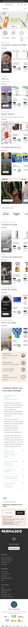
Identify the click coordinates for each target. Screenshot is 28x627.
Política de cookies (5, 562)
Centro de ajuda (13, 548)
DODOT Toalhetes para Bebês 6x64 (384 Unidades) (17, 166)
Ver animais (5, 281)
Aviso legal (4, 564)
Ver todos (4, 48)
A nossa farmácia (5, 573)
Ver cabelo (5, 314)
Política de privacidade (7, 559)
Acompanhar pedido (6, 589)
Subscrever (20, 513)
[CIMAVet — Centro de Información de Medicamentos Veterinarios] (20, 616)
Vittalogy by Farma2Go (7, 596)
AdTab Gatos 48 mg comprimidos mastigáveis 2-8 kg (17, 275)
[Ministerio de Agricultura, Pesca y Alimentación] (14, 620)
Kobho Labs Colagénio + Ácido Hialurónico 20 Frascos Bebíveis (17, 135)
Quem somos (4, 571)
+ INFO (13, 26)
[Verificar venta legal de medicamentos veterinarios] (7, 620)
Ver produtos (6, 69)
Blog (2, 580)
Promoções (6, 38)
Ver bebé (6, 349)
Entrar (2, 587)
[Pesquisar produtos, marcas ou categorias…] (25, 9)
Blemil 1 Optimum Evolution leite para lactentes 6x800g (16, 341)
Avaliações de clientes (6, 578)
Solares (13, 38)
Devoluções (4, 592)
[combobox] (14, 8)
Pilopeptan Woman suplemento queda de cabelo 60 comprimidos (17, 308)
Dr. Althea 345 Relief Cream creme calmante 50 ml (16, 63)
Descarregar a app (5, 594)
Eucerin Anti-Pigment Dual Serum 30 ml (16, 243)
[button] (15, 4)
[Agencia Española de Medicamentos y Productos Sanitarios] (7, 616)
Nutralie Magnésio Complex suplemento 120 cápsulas (16, 99)
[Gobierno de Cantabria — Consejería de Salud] (20, 620)
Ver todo (24, 179)
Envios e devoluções (6, 557)
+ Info (7, 200)
